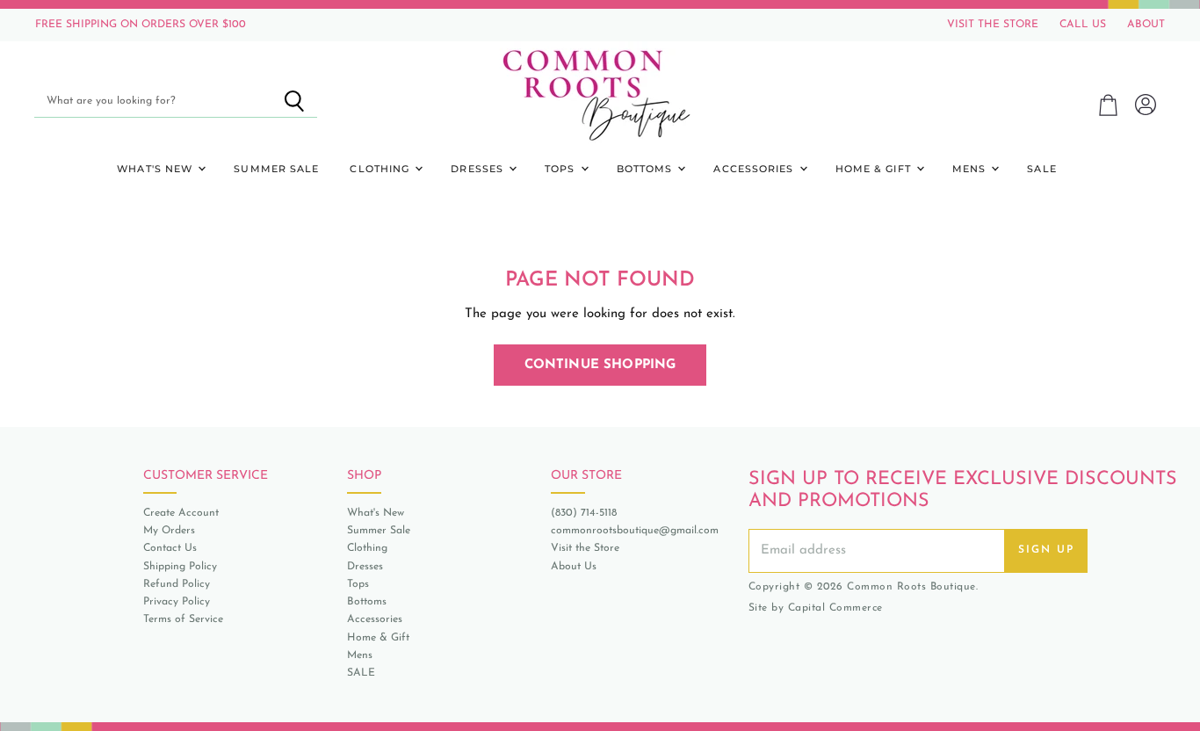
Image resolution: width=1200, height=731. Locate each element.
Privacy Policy (176, 602)
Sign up (1046, 550)
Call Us (1082, 24)
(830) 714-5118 (584, 513)
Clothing (381, 169)
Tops (562, 169)
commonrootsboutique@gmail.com (635, 530)
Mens (971, 169)
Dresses (479, 169)
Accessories (755, 169)
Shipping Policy (180, 566)
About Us (573, 566)
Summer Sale (276, 169)
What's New (156, 169)
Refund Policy (176, 584)
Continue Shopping (600, 365)
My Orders (169, 530)
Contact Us (170, 548)
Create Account (181, 513)
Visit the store (992, 24)
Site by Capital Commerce (815, 608)
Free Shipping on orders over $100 (140, 24)
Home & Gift (874, 169)
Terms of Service (183, 619)
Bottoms (646, 169)
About (1146, 24)
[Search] (294, 101)
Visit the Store (585, 548)
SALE (1041, 169)
